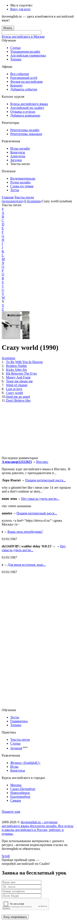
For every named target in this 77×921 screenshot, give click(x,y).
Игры (14, 766)
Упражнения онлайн (25, 51)
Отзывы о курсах (22, 111)
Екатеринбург (20, 796)
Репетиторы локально (26, 134)
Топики (15, 59)
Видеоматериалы (22, 178)
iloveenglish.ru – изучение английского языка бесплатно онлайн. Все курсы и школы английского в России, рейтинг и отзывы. (37, 827)
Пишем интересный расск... (45, 480)
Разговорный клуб (23, 78)
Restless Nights (16, 366)
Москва (15, 785)
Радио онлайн (20, 182)
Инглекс (42, 462)
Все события (19, 74)
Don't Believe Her (18, 400)
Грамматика (19, 721)
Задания (16, 748)
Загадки (16, 160)
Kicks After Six (16, 369)
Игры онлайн (20, 148)
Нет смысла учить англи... (40, 498)
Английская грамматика (28, 55)
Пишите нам (11, 811)
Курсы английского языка (29, 104)
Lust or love (14, 389)
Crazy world (14, 393)
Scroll (6, 856)
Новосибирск (20, 793)
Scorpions (8, 358)
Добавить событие (23, 89)
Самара (15, 800)
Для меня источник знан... (26, 564)
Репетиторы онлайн (24, 130)
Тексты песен (20, 739)
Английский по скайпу (27, 108)
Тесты (14, 190)
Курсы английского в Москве (23, 36)
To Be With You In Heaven (24, 362)
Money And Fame (18, 377)
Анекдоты (17, 156)
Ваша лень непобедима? (25, 531)
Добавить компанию (25, 115)
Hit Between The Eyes (21, 373)
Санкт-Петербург (23, 789)
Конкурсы (17, 152)
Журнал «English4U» (25, 763)
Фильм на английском (26, 81)
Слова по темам (21, 186)
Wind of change (16, 385)
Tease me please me (19, 381)
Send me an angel (18, 396)
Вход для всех (20, 9)
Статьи (15, 48)
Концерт (16, 85)
